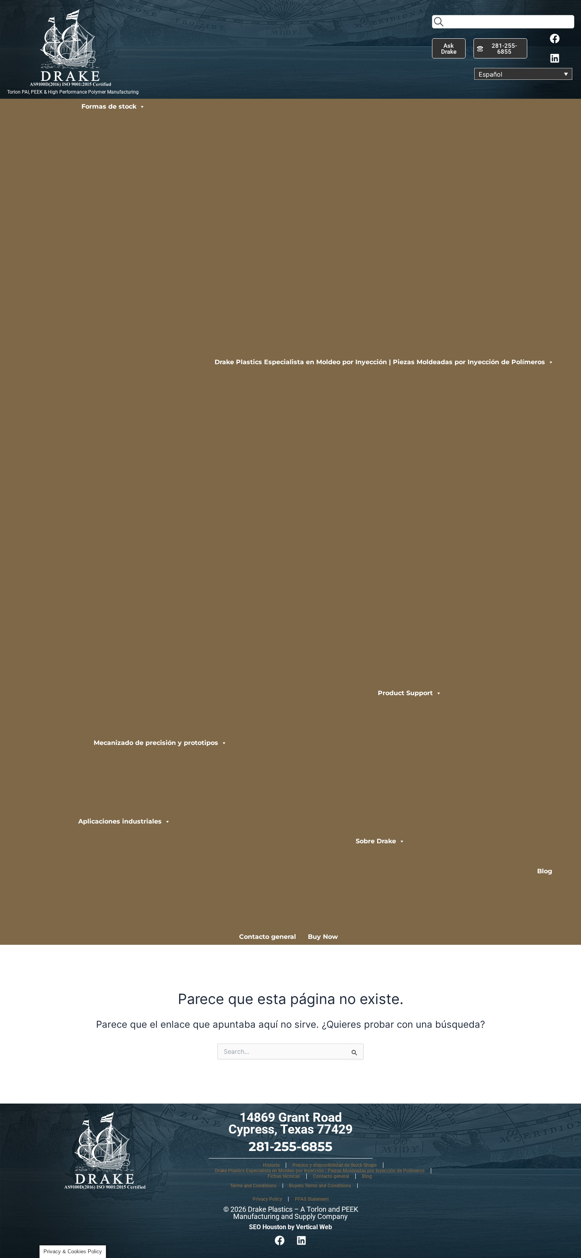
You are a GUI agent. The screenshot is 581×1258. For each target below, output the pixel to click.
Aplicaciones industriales (120, 821)
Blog (544, 871)
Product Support (405, 693)
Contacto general (267, 936)
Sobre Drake (376, 841)
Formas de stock (108, 106)
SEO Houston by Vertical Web (290, 1227)
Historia (271, 1165)
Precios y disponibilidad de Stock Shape (334, 1165)
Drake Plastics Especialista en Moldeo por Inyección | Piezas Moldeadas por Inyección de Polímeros (380, 362)
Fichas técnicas (284, 1176)
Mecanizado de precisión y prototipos (156, 743)
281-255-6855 (290, 1146)
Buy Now (323, 936)
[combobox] (503, 21)
